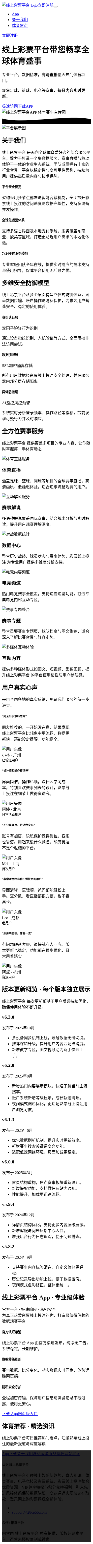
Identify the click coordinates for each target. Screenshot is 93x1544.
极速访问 (10, 106)
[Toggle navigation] (56, 6)
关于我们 (20, 20)
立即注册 (46, 5)
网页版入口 (28, 1414)
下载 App (10, 1414)
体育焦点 (20, 25)
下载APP (25, 106)
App (15, 14)
